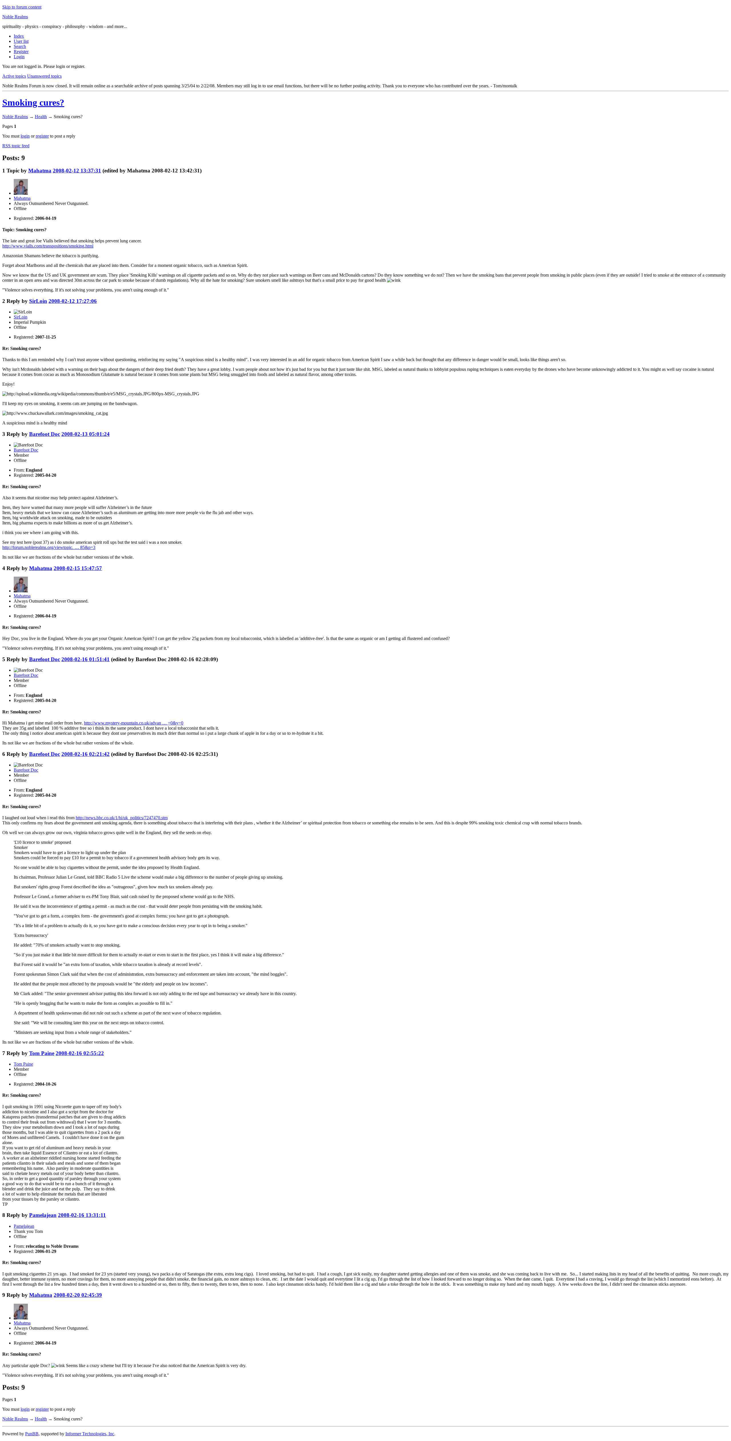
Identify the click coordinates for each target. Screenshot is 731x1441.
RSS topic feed (15, 145)
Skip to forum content (21, 7)
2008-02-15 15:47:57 (78, 568)
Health (41, 116)
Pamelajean (43, 1215)
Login (19, 56)
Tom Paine (41, 1053)
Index (19, 36)
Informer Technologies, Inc (89, 1433)
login (25, 136)
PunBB (32, 1433)
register (42, 136)
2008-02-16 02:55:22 (80, 1053)
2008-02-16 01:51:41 (85, 659)
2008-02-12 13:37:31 (77, 171)
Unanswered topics (44, 76)
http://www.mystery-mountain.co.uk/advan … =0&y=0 (133, 722)
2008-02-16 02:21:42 (85, 754)
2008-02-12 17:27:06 (73, 301)
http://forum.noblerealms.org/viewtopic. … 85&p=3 (48, 547)
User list (21, 41)
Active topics (14, 76)
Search (20, 46)
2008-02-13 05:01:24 (85, 434)
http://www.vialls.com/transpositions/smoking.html (47, 245)
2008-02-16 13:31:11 (82, 1215)
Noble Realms (15, 16)
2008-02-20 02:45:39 (78, 1295)
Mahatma (39, 171)
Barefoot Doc (44, 434)
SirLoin (38, 301)
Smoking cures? (33, 102)
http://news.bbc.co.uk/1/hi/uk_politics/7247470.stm (122, 817)
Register (21, 51)
